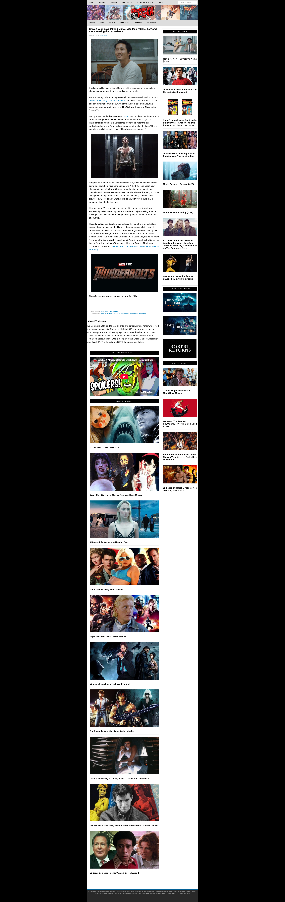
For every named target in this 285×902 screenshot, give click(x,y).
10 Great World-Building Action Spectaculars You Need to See (179, 154)
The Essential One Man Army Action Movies (112, 731)
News (117, 311)
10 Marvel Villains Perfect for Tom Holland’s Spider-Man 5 (180, 90)
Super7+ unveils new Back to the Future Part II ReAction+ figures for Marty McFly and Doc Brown (180, 123)
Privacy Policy (159, 894)
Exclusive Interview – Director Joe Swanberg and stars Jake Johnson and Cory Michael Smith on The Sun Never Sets (180, 244)
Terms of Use (148, 894)
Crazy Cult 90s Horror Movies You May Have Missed (116, 495)
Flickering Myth (142, 12)
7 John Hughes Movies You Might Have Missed (177, 391)
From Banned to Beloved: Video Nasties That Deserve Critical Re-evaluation (180, 457)
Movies (112, 311)
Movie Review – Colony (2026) (178, 184)
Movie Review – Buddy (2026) (178, 212)
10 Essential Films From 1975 (105, 448)
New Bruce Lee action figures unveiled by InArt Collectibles (178, 277)
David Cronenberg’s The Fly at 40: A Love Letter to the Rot (119, 778)
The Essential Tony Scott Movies (106, 589)
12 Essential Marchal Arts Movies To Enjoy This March (180, 489)
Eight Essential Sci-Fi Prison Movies (108, 637)
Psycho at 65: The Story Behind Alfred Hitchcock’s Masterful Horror (124, 826)
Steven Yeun (133, 313)
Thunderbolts (143, 313)
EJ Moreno (105, 311)
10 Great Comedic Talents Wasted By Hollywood (114, 873)
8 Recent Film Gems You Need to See (109, 542)
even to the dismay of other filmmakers (107, 100)
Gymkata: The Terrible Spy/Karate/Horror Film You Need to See (180, 424)
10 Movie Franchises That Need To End (110, 684)
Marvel (104, 313)
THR (126, 116)
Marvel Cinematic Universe (117, 313)
